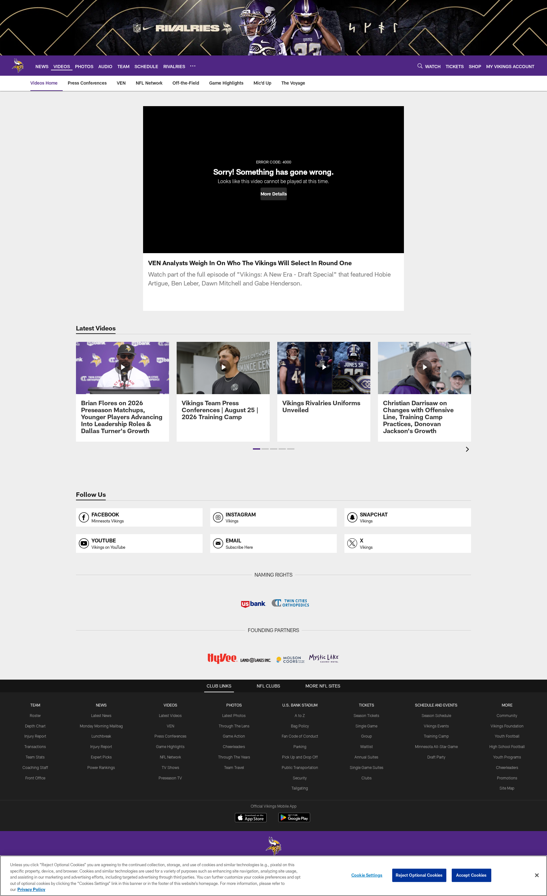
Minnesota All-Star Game (436, 746)
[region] (273, 875)
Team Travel (234, 767)
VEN (170, 726)
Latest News (101, 715)
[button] (274, 194)
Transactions (35, 746)
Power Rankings (101, 767)
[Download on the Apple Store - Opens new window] (250, 818)
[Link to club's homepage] (17, 65)
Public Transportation (300, 767)
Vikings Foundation (507, 726)
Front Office (35, 778)
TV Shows (170, 767)
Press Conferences (170, 736)
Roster (35, 715)
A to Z (300, 715)
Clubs (367, 778)
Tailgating (300, 788)
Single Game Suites (366, 767)
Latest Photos (234, 715)
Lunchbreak (101, 736)
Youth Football (507, 736)
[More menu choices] (192, 65)
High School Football (507, 746)
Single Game (366, 726)
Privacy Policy (31, 889)
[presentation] (468, 450)
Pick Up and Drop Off (300, 757)
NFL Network (170, 757)
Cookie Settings (366, 875)
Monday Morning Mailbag (101, 726)
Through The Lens (234, 726)
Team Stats (35, 757)
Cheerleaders (234, 746)
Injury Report (35, 736)
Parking (299, 746)
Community (507, 715)
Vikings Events (436, 726)
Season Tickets (366, 715)
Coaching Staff (35, 767)
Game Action (234, 736)
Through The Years (234, 757)
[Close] (537, 875)
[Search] (420, 65)
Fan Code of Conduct (300, 736)
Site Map (507, 788)
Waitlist (366, 746)
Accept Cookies (471, 875)
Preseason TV (170, 778)
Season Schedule (436, 715)
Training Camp (436, 736)
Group (366, 736)
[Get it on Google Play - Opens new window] (294, 821)
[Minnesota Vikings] (273, 847)
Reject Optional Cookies (419, 875)
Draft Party (436, 757)
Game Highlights (170, 746)
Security (300, 778)
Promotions (507, 778)
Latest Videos (170, 715)
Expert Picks (101, 757)
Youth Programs (507, 757)
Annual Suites (366, 757)
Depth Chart (35, 726)
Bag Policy (300, 726)
